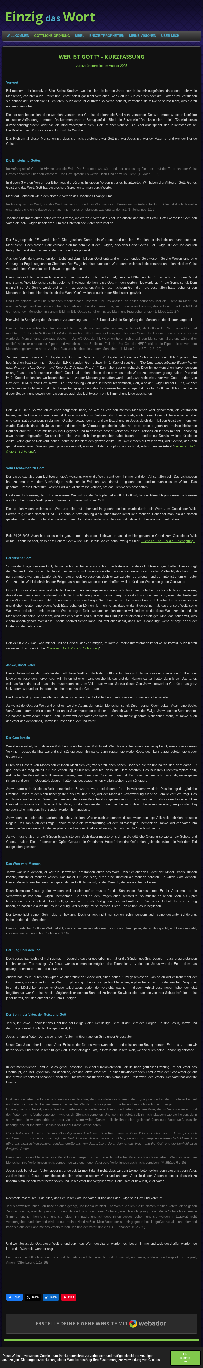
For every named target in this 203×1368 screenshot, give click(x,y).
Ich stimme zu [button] (185, 1358)
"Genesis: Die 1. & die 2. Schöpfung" (168, 541)
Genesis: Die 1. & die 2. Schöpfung (73, 648)
